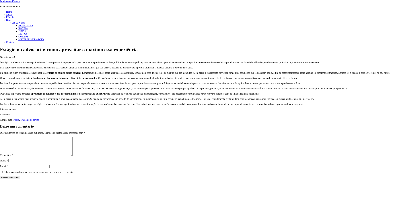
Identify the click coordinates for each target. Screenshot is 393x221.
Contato (10, 42)
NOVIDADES (25, 25)
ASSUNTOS (18, 22)
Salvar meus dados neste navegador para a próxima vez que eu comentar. (39, 172)
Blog (8, 20)
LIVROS (22, 34)
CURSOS (23, 36)
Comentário (6, 155)
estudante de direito (29, 119)
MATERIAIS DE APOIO (31, 39)
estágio (15, 119)
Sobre (9, 14)
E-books (10, 17)
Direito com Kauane (10, 1)
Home (9, 11)
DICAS (22, 31)
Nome (4, 160)
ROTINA (23, 28)
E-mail (4, 166)
